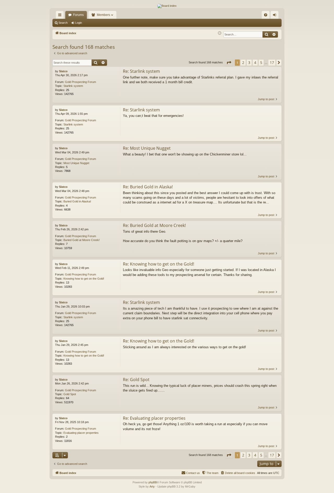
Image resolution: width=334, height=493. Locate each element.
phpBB (152, 482)
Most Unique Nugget (76, 163)
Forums (78, 15)
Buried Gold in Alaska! (77, 201)
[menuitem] (266, 15)
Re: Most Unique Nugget (147, 148)
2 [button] (243, 62)
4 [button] (255, 62)
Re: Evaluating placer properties (154, 418)
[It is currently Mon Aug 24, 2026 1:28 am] (219, 33)
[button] (229, 62)
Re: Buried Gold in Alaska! (148, 186)
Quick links (61, 16)
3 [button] (249, 62)
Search (63, 22)
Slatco (63, 71)
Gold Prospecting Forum (80, 81)
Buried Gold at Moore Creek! (81, 240)
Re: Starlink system (141, 71)
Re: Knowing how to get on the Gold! (158, 264)
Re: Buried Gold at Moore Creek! (154, 225)
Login (78, 22)
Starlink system (73, 85)
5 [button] (261, 62)
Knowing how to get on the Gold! (83, 278)
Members (103, 15)
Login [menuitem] (275, 16)
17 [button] (272, 62)
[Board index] (167, 6)
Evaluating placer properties (81, 432)
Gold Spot (69, 394)
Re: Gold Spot (136, 379)
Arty (152, 486)
